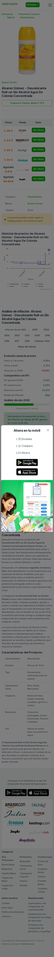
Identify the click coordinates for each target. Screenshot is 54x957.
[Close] (47, 430)
